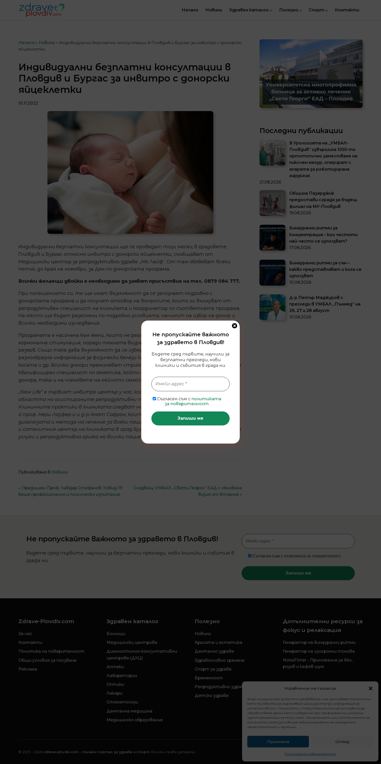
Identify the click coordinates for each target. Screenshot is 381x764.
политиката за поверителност (193, 401)
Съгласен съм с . (188, 401)
